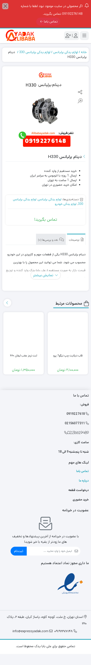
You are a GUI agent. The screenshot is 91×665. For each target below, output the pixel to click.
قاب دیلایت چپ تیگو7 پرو (67, 356)
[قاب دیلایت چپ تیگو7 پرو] (68, 332)
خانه (84, 52)
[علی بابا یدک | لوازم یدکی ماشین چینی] (20, 36)
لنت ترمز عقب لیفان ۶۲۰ (23, 356)
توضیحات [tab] (74, 240)
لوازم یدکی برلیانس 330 (34, 52)
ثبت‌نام (18, 551)
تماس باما (51, 21)
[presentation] (7, 303)
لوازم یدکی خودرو (65, 204)
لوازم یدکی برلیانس (65, 52)
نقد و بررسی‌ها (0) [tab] (48, 240)
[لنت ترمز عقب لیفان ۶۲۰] (24, 332)
